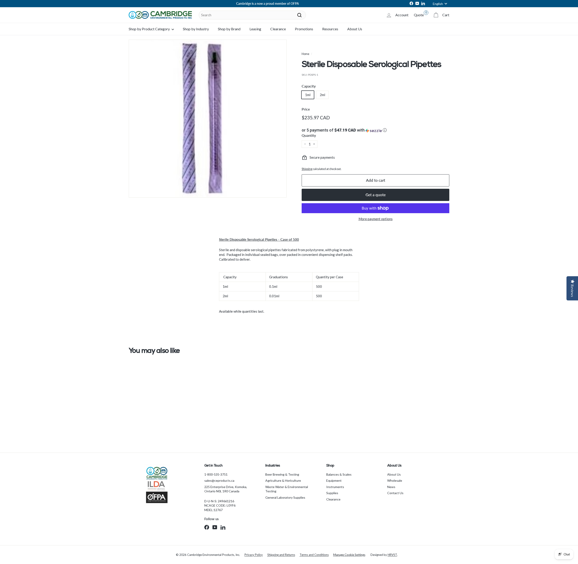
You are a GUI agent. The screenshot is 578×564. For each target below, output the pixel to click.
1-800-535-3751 (216, 474)
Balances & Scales (339, 474)
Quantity (309, 135)
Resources (330, 29)
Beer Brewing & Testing (282, 474)
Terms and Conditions (314, 555)
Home (305, 54)
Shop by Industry (196, 29)
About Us (354, 29)
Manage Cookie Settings (349, 555)
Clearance (278, 29)
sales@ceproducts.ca (219, 480)
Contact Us (395, 493)
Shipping (307, 169)
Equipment (334, 480)
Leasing (255, 29)
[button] (375, 130)
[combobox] (252, 15)
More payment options (376, 219)
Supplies (332, 493)
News (391, 487)
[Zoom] (207, 118)
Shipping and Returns (281, 555)
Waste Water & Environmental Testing (286, 489)
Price (306, 109)
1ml (307, 95)
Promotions (304, 29)
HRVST (392, 555)
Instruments (335, 487)
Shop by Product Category (149, 29)
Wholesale (394, 480)
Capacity (309, 86)
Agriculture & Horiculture (283, 480)
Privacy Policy (254, 555)
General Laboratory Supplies (285, 497)
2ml (322, 95)
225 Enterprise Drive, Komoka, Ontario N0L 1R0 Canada (225, 489)
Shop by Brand (229, 29)
